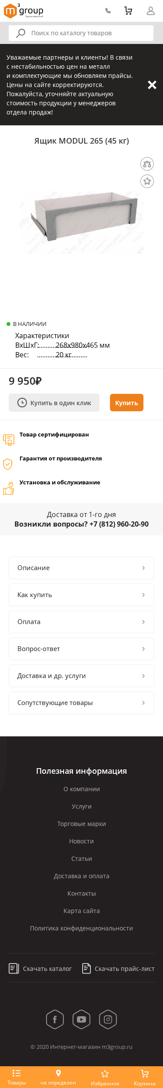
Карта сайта (81, 911)
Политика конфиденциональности (81, 928)
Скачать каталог (46, 968)
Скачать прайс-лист (124, 968)
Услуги (82, 806)
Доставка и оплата (82, 876)
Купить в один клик (60, 403)
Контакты (81, 893)
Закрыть (152, 85)
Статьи (81, 858)
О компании (81, 789)
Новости (81, 841)
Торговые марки (81, 823)
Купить (126, 403)
